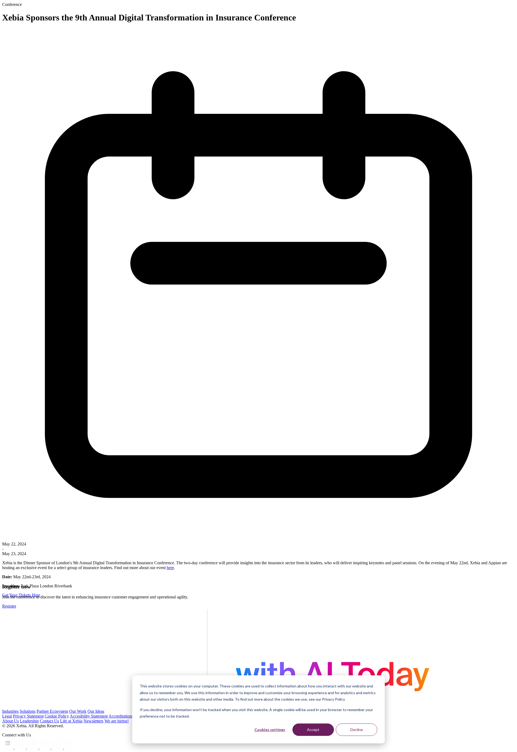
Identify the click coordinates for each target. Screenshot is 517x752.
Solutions (28, 711)
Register (9, 606)
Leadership (29, 721)
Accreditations (121, 716)
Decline (356, 729)
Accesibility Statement (89, 716)
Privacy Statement (28, 716)
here (170, 567)
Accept (313, 729)
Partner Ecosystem (52, 711)
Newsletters (93, 721)
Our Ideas (96, 711)
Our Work (77, 711)
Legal (7, 716)
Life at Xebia (71, 721)
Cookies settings (269, 729)
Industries (10, 711)
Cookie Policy (57, 716)
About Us (10, 721)
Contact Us (49, 721)
